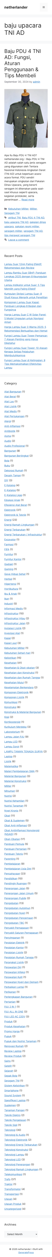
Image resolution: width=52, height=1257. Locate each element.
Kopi (6, 717)
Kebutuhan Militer (18, 208)
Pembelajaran (12, 863)
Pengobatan (11, 903)
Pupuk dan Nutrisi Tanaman (20, 1041)
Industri (8, 603)
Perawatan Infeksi (14, 972)
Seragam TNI (11, 213)
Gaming (8, 569)
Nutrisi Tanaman (13, 805)
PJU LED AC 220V (14, 1016)
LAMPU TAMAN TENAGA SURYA (23, 751)
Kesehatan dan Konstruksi (19, 672)
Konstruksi (10, 707)
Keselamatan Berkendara (19, 687)
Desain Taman (12, 475)
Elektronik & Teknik (15, 514)
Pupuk (8, 1036)
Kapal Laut (10, 643)
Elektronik (10, 510)
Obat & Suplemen (14, 820)
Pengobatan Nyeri (14, 913)
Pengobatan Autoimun (17, 908)
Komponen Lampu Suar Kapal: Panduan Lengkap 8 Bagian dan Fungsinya (22, 306)
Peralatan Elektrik (14, 942)
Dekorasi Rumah (13, 470)
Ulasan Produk (12, 1203)
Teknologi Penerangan (17, 1164)
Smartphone (11, 1090)
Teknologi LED (12, 1159)
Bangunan (10, 450)
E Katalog (9, 485)
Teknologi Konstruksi (16, 1149)
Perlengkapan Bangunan (18, 996)
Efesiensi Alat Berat (15, 505)
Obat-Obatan (12, 839)
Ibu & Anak (10, 593)
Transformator (12, 1189)
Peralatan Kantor (14, 947)
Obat (7, 815)
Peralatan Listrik (13, 952)
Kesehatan (10, 662)
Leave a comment (18, 239)
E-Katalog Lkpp (13, 495)
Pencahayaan (12, 873)
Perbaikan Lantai (14, 987)
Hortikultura (11, 588)
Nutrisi (8, 795)
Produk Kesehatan (15, 1026)
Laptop (8, 756)
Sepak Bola (10, 1075)
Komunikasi (10, 702)
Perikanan (10, 991)
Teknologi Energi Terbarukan (20, 1144)
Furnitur (8, 554)
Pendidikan (10, 878)
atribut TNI (14, 217)
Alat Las (9, 401)
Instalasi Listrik (13, 628)
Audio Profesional (14, 445)
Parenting (9, 858)
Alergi (7, 421)
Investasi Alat (12, 633)
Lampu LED (11, 741)
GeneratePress (26, 1252)
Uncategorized (12, 1208)
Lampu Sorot (11, 746)
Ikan (6, 598)
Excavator (10, 539)
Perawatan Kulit (13, 977)
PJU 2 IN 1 (10, 1006)
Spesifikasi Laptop (15, 1100)
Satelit (8, 1065)
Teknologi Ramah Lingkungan (21, 1169)
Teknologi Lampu (14, 1154)
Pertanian (10, 1001)
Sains (7, 1061)
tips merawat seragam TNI (19, 235)
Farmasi (9, 544)
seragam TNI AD (33, 231)
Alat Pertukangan (14, 416)
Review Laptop (13, 1051)
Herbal (8, 579)
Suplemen (10, 1105)
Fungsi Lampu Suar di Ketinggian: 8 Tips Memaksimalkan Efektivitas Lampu (24, 364)
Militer (33, 208)
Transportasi (11, 1194)
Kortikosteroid (12, 722)
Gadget (8, 564)
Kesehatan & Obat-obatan (19, 667)
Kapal (7, 638)
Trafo (7, 1179)
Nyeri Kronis (11, 810)
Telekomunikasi (13, 1174)
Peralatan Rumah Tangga (19, 957)
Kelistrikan (10, 657)
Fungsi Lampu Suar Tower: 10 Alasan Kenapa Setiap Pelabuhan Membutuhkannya (25, 352)
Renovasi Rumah (14, 1046)
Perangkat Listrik (14, 962)
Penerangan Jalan (14, 888)
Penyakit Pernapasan (16, 927)
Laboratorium (12, 731)
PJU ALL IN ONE (13, 1011)
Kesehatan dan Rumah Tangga (22, 677)
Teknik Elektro (12, 1115)
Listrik (7, 761)
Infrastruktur (11, 613)
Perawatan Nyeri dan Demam (21, 982)
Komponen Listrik (14, 697)
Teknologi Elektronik (15, 1139)
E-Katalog (10, 490)
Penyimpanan (12, 937)
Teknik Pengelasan (15, 1120)
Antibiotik (9, 431)
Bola (6, 460)
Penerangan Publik (15, 898)
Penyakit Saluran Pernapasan (21, 932)
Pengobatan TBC (14, 922)
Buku (7, 465)
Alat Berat (10, 396)
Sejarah (8, 1070)
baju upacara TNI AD (16, 222)
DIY (6, 480)
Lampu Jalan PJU (14, 736)
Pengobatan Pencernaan (18, 918)
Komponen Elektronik (16, 692)
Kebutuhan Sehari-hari (17, 652)
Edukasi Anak (12, 500)
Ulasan (8, 1199)
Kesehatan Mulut (14, 682)
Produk (8, 1021)
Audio (7, 440)
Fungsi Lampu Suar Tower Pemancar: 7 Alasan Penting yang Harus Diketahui (26, 339)
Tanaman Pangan (14, 1110)
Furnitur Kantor (13, 559)
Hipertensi (10, 583)
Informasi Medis (13, 608)
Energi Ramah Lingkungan (19, 524)
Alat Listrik (10, 406)
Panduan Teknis (13, 853)
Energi (8, 519)
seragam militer (13, 231)
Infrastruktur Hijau (14, 618)
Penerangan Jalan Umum (19, 893)
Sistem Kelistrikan (14, 1085)
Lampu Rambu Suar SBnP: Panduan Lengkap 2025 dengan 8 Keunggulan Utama (25, 276)
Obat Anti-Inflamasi (15, 825)
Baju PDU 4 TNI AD (33, 217)
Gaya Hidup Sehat (15, 574)
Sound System (12, 1095)
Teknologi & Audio (14, 1134)
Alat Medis (10, 411)
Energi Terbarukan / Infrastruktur (23, 534)
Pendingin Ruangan (15, 883)
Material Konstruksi (15, 781)
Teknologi (9, 1130)
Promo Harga (12, 1031)
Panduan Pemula (14, 844)
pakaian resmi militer (27, 226)
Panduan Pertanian (15, 849)
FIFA (6, 549)
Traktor (8, 1184)
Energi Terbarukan (15, 529)
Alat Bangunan (12, 391)
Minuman (9, 791)
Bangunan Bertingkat (16, 455)
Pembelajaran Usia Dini (17, 868)
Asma (7, 436)
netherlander (16, 7)
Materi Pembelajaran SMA (19, 771)
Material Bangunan (15, 776)
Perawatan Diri (12, 967)
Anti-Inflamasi (12, 426)
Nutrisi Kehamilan (14, 800)
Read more (28, 199)
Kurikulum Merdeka (15, 726)
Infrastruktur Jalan (14, 623)
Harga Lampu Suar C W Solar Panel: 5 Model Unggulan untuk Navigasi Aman (25, 318)
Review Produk (13, 1056)
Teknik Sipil (10, 1125)
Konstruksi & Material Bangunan (22, 712)
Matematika (11, 766)
